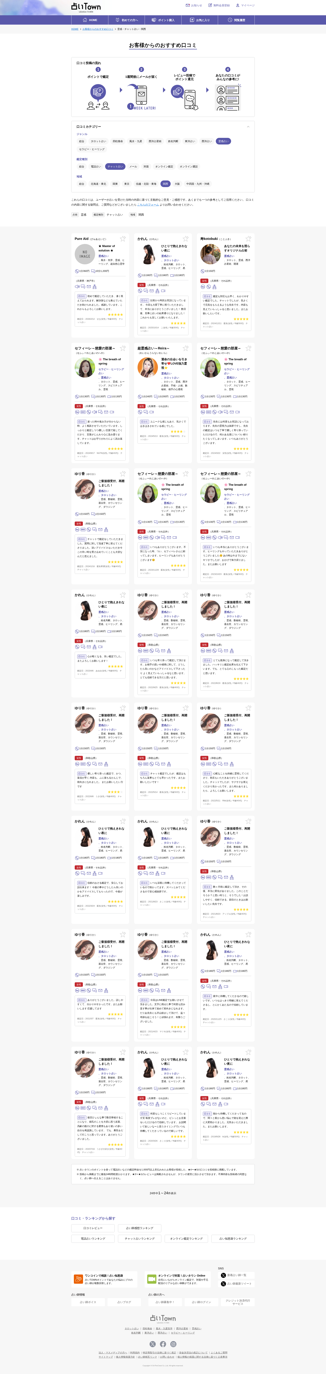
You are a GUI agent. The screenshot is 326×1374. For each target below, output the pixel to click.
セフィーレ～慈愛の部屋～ (95, 350)
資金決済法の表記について (193, 1352)
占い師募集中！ (165, 1302)
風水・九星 (135, 141)
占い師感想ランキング (139, 1228)
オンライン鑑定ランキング (186, 1238)
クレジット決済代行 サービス (238, 1302)
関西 (165, 183)
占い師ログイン (201, 1302)
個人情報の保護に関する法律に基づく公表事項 (202, 1356)
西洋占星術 (155, 141)
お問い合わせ (167, 1356)
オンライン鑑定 (164, 166)
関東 (115, 183)
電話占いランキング (93, 1238)
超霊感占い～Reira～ (154, 350)
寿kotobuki (215, 239)
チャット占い (115, 166)
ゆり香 (84, 474)
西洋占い (207, 141)
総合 (81, 141)
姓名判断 (173, 141)
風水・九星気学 (164, 1328)
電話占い (96, 166)
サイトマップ (106, 1356)
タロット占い (98, 141)
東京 (126, 183)
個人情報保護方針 (125, 1356)
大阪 (177, 183)
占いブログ (124, 1302)
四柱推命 (118, 141)
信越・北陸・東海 (146, 183)
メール (133, 166)
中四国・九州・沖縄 (197, 183)
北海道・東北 (98, 183)
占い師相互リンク (147, 1356)
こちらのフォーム (148, 204)
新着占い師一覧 (236, 1275)
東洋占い (190, 141)
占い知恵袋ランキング (233, 1238)
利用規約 (135, 1352)
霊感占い (223, 141)
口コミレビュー (93, 1228)
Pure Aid (90, 239)
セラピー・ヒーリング (92, 149)
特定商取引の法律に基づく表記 (159, 1352)
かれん (147, 239)
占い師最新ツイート (239, 1283)
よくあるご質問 (219, 1352)
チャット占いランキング (140, 1238)
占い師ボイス (88, 1302)
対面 (146, 166)
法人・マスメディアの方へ (113, 1352)
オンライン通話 (189, 166)
